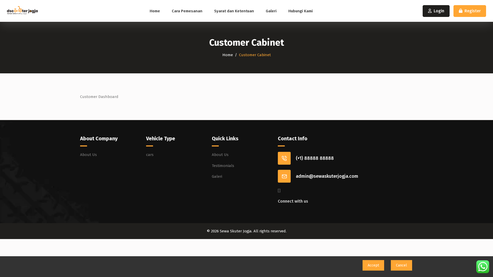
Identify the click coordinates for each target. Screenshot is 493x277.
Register (472, 10)
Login (439, 10)
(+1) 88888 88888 (315, 158)
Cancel (401, 265)
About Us (88, 154)
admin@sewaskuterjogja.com (327, 176)
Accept (373, 265)
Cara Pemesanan (187, 11)
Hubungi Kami (300, 11)
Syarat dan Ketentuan (234, 11)
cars (150, 154)
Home (155, 11)
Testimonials (223, 165)
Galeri (271, 11)
